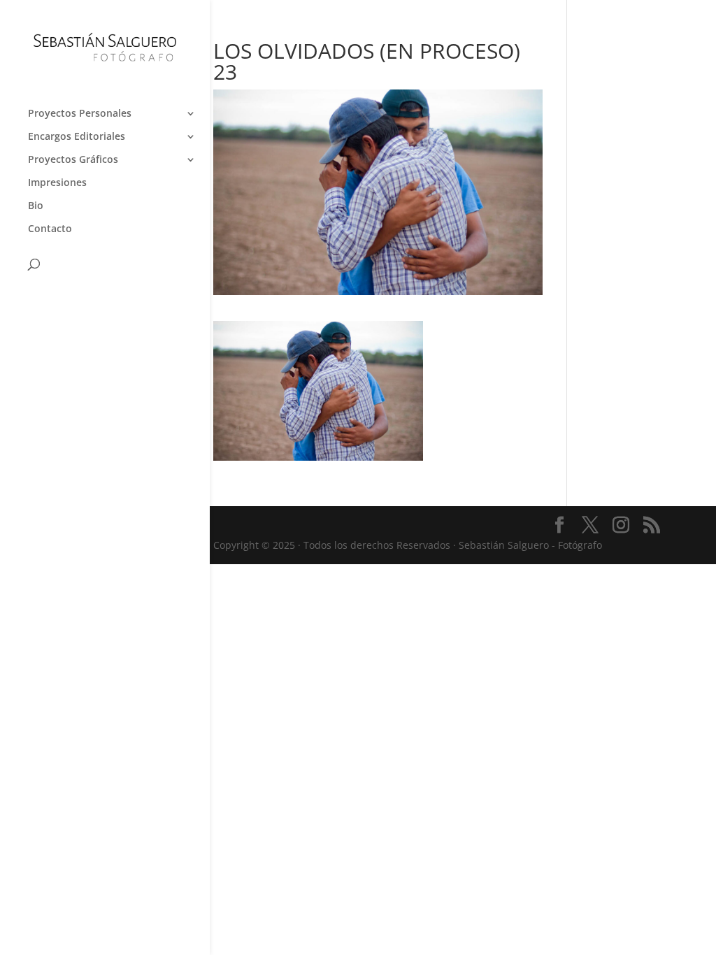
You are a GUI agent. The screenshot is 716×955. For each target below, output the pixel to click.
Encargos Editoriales (76, 137)
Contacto (50, 229)
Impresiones (57, 183)
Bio (35, 206)
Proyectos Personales (79, 114)
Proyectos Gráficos (73, 160)
